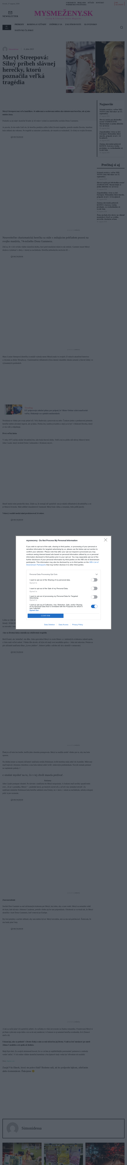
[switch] (94, 580)
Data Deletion (49, 625)
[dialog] (63, 582)
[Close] (106, 540)
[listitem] (63, 574)
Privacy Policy (77, 625)
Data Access (63, 625)
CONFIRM (45, 616)
